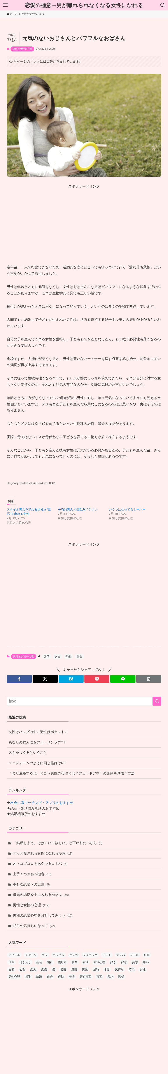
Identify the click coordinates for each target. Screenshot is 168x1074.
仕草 (11, 962)
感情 (74, 969)
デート (107, 955)
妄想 (135, 962)
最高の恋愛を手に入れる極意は (41, 894)
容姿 (11, 969)
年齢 (68, 656)
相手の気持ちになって (34, 926)
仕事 (147, 955)
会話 (39, 962)
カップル (58, 955)
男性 (79, 656)
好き (113, 962)
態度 (85, 969)
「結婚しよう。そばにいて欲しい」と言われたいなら (57, 843)
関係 (121, 976)
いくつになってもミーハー (127, 509)
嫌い (146, 962)
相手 (28, 976)
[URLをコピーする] (148, 679)
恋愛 (44, 969)
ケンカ (73, 955)
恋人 (33, 969)
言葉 (99, 976)
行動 (61, 976)
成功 (96, 969)
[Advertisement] (84, 219)
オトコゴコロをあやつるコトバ (40, 863)
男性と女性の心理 (22, 49)
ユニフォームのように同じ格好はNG (37, 763)
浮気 (132, 969)
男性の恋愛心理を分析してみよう (42, 915)
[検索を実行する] (156, 701)
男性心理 (14, 976)
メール (134, 955)
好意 (124, 962)
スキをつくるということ (28, 752)
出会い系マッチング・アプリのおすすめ (41, 803)
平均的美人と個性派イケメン (78, 509)
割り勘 (62, 962)
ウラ (44, 955)
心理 (22, 969)
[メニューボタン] (5, 5)
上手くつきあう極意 (32, 874)
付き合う (25, 962)
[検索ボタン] (163, 5)
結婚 (39, 976)
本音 (107, 969)
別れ (50, 962)
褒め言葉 (85, 976)
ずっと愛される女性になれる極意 (42, 853)
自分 (50, 976)
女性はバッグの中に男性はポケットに (38, 732)
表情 (72, 976)
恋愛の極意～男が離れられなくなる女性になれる (84, 5)
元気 (46, 656)
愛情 (63, 969)
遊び (110, 976)
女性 (57, 656)
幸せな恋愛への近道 (31, 884)
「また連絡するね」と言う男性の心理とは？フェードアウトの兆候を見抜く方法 (72, 773)
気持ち (119, 969)
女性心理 (99, 962)
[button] (19, 679)
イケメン (31, 955)
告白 (74, 962)
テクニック (90, 955)
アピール (14, 955)
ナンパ (120, 955)
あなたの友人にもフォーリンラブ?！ (37, 742)
